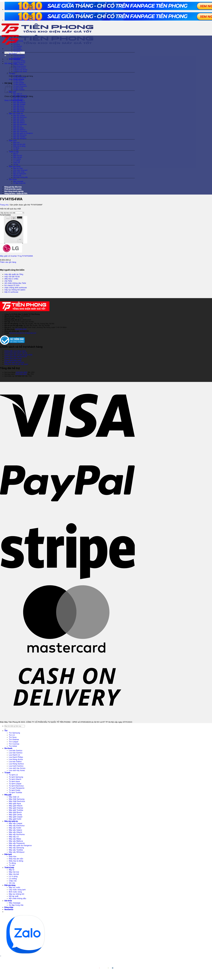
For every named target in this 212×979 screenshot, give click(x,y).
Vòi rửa (15, 164)
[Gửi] (5, 55)
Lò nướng (16, 161)
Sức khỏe (13, 179)
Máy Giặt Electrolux (20, 97)
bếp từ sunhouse (11, 292)
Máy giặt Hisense (19, 102)
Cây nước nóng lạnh (20, 170)
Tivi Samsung (18, 41)
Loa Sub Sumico (19, 57)
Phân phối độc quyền (12, 189)
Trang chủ (4, 205)
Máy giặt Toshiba (19, 104)
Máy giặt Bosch (18, 106)
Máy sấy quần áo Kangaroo (23, 133)
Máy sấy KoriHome (20, 124)
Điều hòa (16, 142)
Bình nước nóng (18, 172)
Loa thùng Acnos (19, 62)
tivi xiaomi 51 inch (11, 285)
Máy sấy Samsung (19, 135)
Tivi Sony (16, 44)
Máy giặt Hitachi (19, 101)
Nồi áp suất (17, 175)
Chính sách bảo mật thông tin (15, 357)
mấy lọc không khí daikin (14, 290)
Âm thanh (13, 53)
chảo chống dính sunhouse (15, 287)
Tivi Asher (16, 51)
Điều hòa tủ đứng (19, 146)
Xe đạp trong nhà (19, 183)
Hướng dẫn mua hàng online (15, 351)
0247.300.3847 (21, 329)
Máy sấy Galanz (19, 121)
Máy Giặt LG (17, 94)
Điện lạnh (13, 140)
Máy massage (18, 181)
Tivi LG (15, 43)
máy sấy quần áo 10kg (13, 274)
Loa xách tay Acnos (20, 70)
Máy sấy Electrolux (20, 117)
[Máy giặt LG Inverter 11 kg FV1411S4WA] (13, 243)
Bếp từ (15, 154)
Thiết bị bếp (14, 152)
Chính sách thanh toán (13, 358)
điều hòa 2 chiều (11, 279)
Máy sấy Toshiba (19, 137)
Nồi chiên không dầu (20, 177)
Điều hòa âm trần (19, 144)
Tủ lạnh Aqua (18, 81)
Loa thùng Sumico (19, 66)
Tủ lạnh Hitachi (18, 79)
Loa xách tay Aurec (20, 71)
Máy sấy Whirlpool (19, 138)
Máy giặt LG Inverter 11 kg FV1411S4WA (16, 256)
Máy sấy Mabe (18, 128)
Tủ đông (16, 148)
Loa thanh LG (18, 59)
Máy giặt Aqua (18, 99)
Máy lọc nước (18, 168)
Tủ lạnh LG (17, 75)
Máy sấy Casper (19, 115)
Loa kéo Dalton (18, 64)
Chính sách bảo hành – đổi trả (15, 353)
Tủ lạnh (12, 73)
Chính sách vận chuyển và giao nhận (18, 355)
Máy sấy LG (17, 126)
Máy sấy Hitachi (19, 122)
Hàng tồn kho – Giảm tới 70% (15, 193)
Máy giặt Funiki (18, 111)
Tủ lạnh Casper (18, 82)
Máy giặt (12, 92)
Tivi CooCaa (17, 50)
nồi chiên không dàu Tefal (15, 283)
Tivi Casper (17, 48)
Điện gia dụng (14, 166)
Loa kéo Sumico (19, 55)
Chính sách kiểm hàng (12, 360)
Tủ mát (15, 149)
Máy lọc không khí (19, 174)
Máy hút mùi (17, 155)
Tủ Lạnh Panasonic (20, 86)
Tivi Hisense (17, 46)
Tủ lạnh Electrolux (19, 84)
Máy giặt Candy (18, 108)
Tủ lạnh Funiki (18, 88)
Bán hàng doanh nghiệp (14, 191)
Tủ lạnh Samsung (19, 77)
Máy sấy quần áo (16, 113)
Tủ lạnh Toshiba (19, 90)
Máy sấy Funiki (18, 119)
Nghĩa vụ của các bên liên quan (16, 364)
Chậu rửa (16, 162)
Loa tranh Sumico (19, 68)
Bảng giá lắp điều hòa (13, 187)
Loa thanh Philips (19, 61)
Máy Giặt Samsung (20, 95)
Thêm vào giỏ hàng (8, 262)
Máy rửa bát (17, 157)
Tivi (10, 39)
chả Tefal (8, 281)
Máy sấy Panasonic (20, 131)
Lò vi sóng (17, 159)
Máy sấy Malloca (19, 130)
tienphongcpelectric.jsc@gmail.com (22, 333)
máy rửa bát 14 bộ (12, 276)
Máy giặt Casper (19, 110)
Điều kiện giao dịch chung (14, 362)
